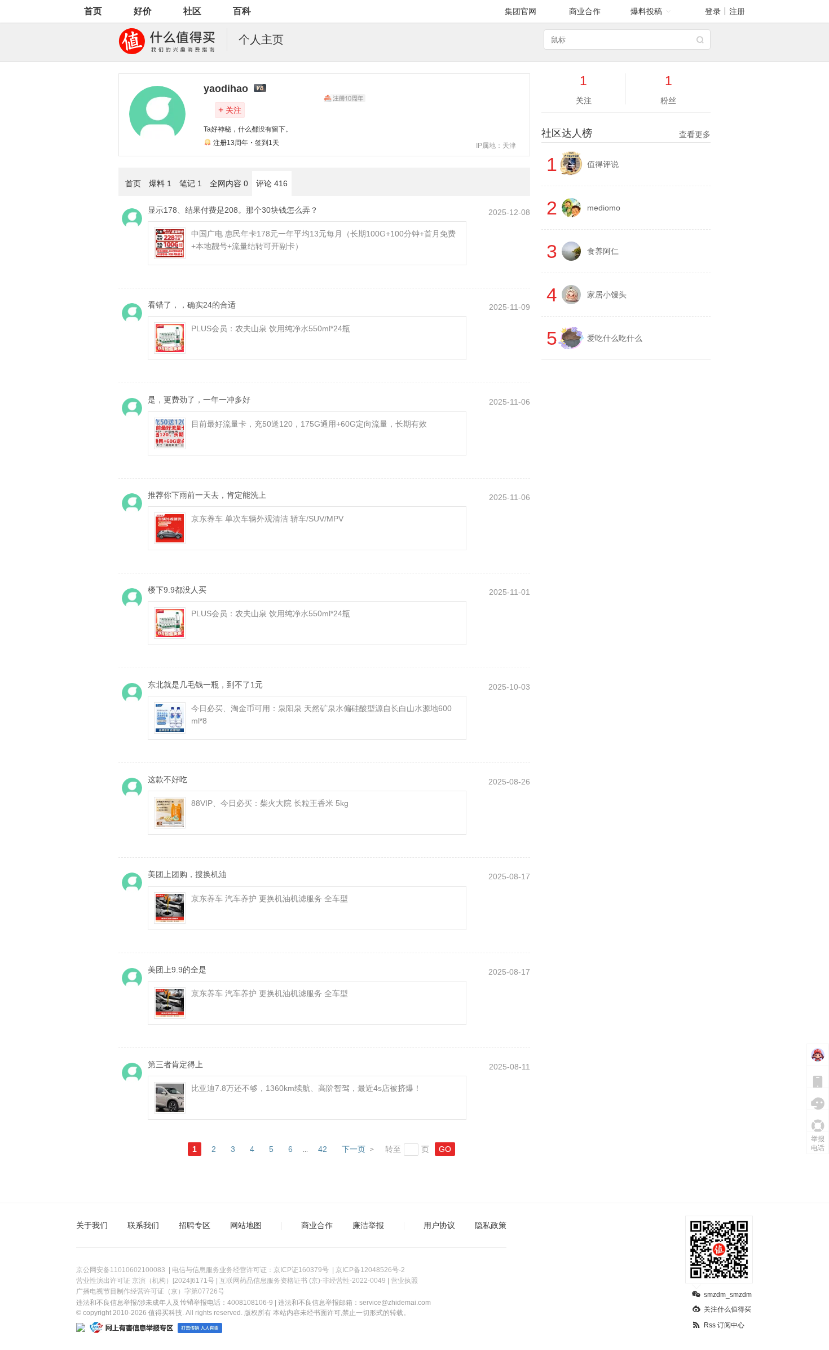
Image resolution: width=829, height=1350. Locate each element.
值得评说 (603, 164)
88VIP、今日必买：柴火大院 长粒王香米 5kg (270, 803)
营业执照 (404, 1281)
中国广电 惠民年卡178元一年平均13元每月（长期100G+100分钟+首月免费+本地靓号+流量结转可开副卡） (323, 240)
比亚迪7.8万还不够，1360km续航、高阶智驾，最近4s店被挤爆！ (306, 1088)
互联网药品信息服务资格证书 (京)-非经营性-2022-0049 (302, 1281)
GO (445, 1149)
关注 (229, 110)
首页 (93, 11)
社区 (192, 11)
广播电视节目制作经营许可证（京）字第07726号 (150, 1291)
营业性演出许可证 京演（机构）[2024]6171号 (145, 1281)
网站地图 (246, 1225)
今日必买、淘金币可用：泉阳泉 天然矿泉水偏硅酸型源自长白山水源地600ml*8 (321, 714)
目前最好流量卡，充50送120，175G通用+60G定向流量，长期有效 (309, 423)
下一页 (353, 1149)
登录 (713, 11)
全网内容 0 (229, 183)
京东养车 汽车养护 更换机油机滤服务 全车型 (269, 898)
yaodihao (226, 88)
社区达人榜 (626, 133)
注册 (737, 11)
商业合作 (585, 11)
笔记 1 (190, 183)
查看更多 (695, 134)
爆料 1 (160, 183)
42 (322, 1149)
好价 (143, 11)
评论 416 (272, 183)
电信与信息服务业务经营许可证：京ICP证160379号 (250, 1270)
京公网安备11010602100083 (120, 1270)
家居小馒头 (607, 294)
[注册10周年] (345, 98)
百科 (242, 11)
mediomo (603, 207)
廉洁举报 (368, 1225)
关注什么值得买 (727, 1309)
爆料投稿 (646, 11)
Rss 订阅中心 (724, 1325)
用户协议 (439, 1225)
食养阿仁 (603, 251)
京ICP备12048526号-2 (370, 1270)
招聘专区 (194, 1225)
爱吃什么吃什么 (614, 338)
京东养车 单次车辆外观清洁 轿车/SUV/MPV (267, 518)
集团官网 (520, 11)
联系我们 (143, 1225)
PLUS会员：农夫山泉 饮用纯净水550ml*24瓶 (270, 328)
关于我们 (92, 1225)
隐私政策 (490, 1225)
